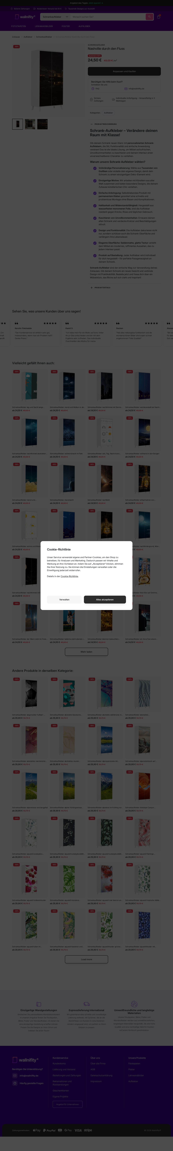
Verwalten (64, 599)
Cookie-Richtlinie (69, 576)
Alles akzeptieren (105, 599)
